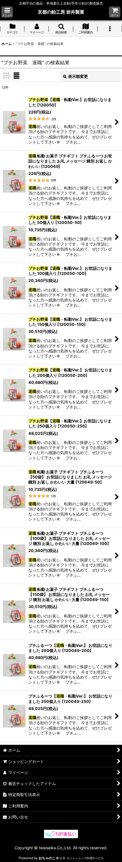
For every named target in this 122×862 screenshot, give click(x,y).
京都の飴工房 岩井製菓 (61, 12)
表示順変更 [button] (78, 76)
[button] (7, 12)
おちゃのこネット (52, 858)
